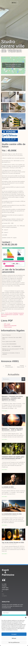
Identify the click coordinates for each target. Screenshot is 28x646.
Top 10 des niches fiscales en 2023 (13, 542)
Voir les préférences (14, 642)
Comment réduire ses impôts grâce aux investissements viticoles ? (13, 457)
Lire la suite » (4, 410)
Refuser (14, 638)
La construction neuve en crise (12, 514)
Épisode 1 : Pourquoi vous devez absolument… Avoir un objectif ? (12, 429)
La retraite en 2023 (8, 487)
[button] (26, 617)
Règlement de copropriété (10, 325)
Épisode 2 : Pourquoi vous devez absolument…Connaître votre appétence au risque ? (12, 398)
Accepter (14, 634)
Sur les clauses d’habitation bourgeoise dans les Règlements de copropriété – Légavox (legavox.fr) (12, 314)
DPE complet (7, 324)
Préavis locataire (8, 327)
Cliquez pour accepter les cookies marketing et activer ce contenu (13, 65)
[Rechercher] (23, 379)
